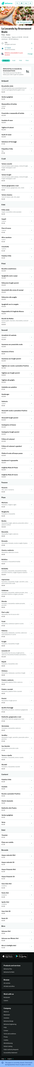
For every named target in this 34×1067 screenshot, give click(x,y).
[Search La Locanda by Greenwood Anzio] (17, 3)
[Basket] (21, 3)
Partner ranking (8, 1046)
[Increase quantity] (31, 89)
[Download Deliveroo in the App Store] (7, 956)
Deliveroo (6, 3)
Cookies (6, 1040)
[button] (17, 89)
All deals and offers (9, 986)
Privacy (6, 1037)
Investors (6, 1018)
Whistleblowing (8, 1043)
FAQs (5, 1027)
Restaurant (7, 997)
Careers (6, 1000)
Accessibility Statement (10, 1052)
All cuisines (7, 983)
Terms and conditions (10, 1034)
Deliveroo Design (8, 1021)
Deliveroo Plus (8, 969)
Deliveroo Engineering (10, 1024)
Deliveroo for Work (9, 972)
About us (6, 1011)
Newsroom (7, 1015)
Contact (6, 1030)
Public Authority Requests (11, 1049)
